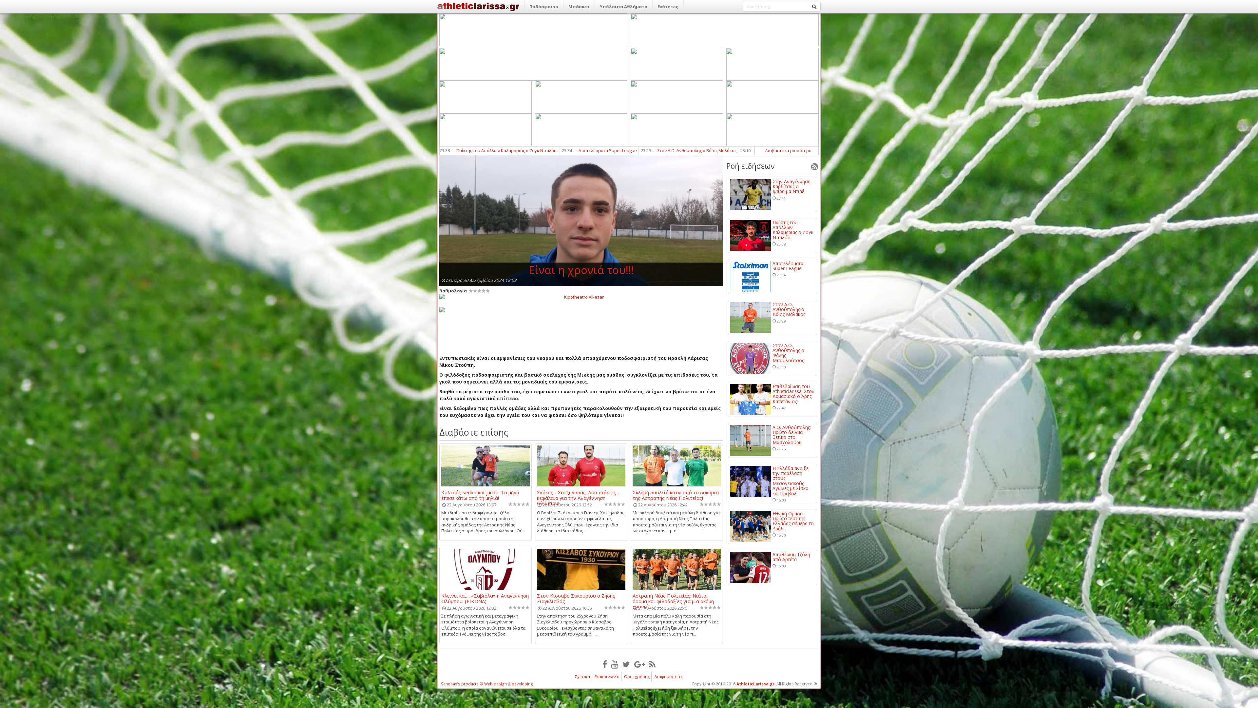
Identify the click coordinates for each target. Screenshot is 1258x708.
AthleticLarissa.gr (755, 684)
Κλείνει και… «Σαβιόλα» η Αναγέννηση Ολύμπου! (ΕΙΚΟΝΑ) (485, 598)
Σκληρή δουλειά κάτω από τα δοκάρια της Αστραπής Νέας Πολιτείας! (676, 495)
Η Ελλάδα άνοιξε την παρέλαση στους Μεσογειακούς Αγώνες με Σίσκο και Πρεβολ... (790, 481)
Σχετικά (582, 676)
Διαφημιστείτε (668, 676)
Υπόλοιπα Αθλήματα (623, 7)
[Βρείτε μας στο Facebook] (604, 664)
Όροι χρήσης (637, 676)
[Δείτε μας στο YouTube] (614, 664)
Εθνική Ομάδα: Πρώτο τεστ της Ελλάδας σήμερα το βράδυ (793, 521)
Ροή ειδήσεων (750, 166)
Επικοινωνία (607, 676)
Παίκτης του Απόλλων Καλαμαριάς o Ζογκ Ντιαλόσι (792, 230)
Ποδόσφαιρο (543, 7)
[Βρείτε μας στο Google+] (639, 664)
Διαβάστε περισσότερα (788, 150)
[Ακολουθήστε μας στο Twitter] (626, 664)
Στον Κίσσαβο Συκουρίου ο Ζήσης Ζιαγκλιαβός (576, 598)
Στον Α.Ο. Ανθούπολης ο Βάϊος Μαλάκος (557, 150)
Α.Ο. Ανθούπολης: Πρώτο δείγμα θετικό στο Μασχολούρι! (791, 435)
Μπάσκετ (579, 7)
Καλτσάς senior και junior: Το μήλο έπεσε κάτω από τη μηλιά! (480, 495)
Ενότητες (668, 7)
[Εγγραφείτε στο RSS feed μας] (652, 664)
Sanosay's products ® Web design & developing (487, 684)
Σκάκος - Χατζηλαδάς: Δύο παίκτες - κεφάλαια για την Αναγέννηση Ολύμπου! (578, 495)
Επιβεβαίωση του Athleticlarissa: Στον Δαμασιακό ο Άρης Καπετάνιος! (793, 394)
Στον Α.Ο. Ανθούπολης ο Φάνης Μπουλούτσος (663, 150)
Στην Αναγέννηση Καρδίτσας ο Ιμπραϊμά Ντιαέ (791, 186)
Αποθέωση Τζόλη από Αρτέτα (791, 557)
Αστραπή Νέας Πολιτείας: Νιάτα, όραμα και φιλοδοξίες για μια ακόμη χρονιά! (673, 598)
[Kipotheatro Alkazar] (581, 297)
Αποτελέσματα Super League (468, 150)
